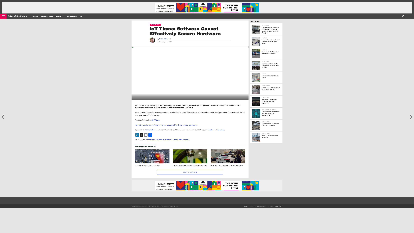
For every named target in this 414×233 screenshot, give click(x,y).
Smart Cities (47, 16)
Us (81, 16)
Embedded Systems (154, 139)
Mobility (60, 16)
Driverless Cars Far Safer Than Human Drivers (227, 165)
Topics (35, 16)
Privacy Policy (260, 206)
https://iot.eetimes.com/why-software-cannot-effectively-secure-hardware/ (166, 125)
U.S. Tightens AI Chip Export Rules (147, 165)
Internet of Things (170, 139)
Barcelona (72, 16)
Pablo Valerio (163, 39)
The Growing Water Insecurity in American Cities (190, 165)
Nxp (180, 139)
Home (246, 206)
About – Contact (275, 206)
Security (186, 139)
